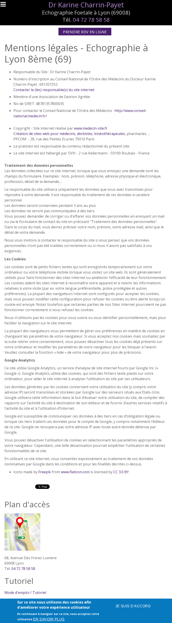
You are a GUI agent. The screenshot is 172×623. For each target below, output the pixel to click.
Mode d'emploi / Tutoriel (25, 592)
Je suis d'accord (133, 606)
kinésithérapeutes (109, 133)
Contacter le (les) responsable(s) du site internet (53, 89)
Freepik (44, 471)
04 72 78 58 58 (91, 19)
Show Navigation (5, 6)
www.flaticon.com (75, 471)
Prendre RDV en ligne (85, 32)
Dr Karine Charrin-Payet (86, 4)
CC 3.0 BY (121, 471)
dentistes (84, 133)
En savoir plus (49, 619)
